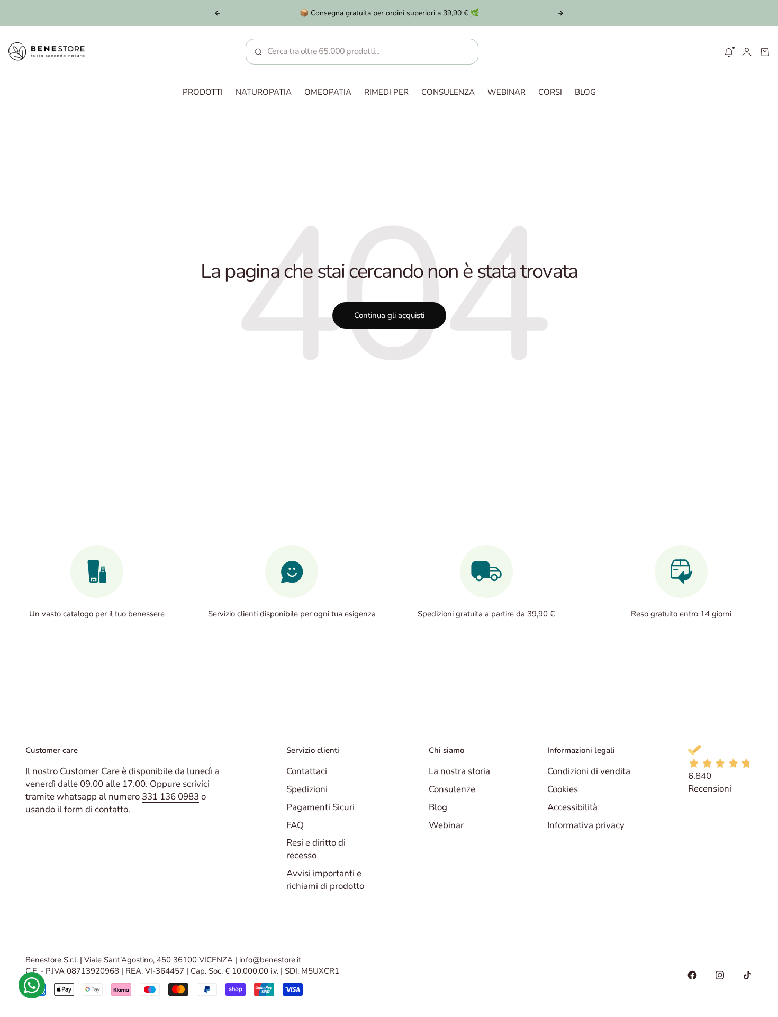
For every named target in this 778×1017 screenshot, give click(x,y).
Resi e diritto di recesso (316, 849)
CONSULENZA (448, 92)
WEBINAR (506, 92)
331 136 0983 (170, 797)
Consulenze (452, 789)
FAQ (295, 825)
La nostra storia (459, 771)
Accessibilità (572, 807)
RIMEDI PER (386, 92)
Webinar (446, 825)
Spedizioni (307, 789)
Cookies (562, 789)
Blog (438, 807)
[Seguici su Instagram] (719, 975)
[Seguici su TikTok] (747, 975)
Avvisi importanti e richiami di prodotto (325, 879)
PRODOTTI (203, 92)
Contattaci (306, 771)
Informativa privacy (586, 825)
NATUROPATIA (264, 92)
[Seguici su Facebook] (692, 975)
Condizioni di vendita (588, 771)
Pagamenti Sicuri (320, 807)
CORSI (550, 92)
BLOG (585, 92)
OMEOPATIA (327, 92)
